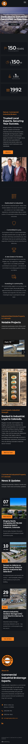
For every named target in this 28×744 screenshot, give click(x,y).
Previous (4, 352)
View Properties (14, 24)
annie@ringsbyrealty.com (11, 718)
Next (24, 352)
